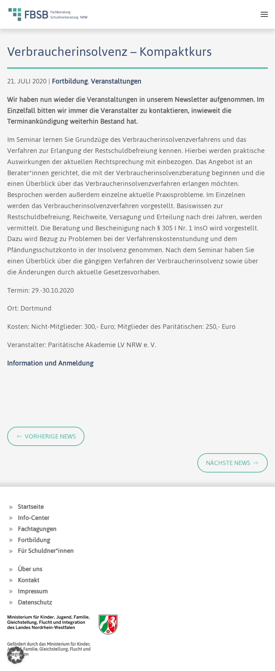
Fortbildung (70, 81)
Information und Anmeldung (50, 363)
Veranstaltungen (116, 81)
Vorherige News (50, 436)
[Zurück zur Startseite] (48, 14)
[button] (264, 14)
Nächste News (228, 463)
